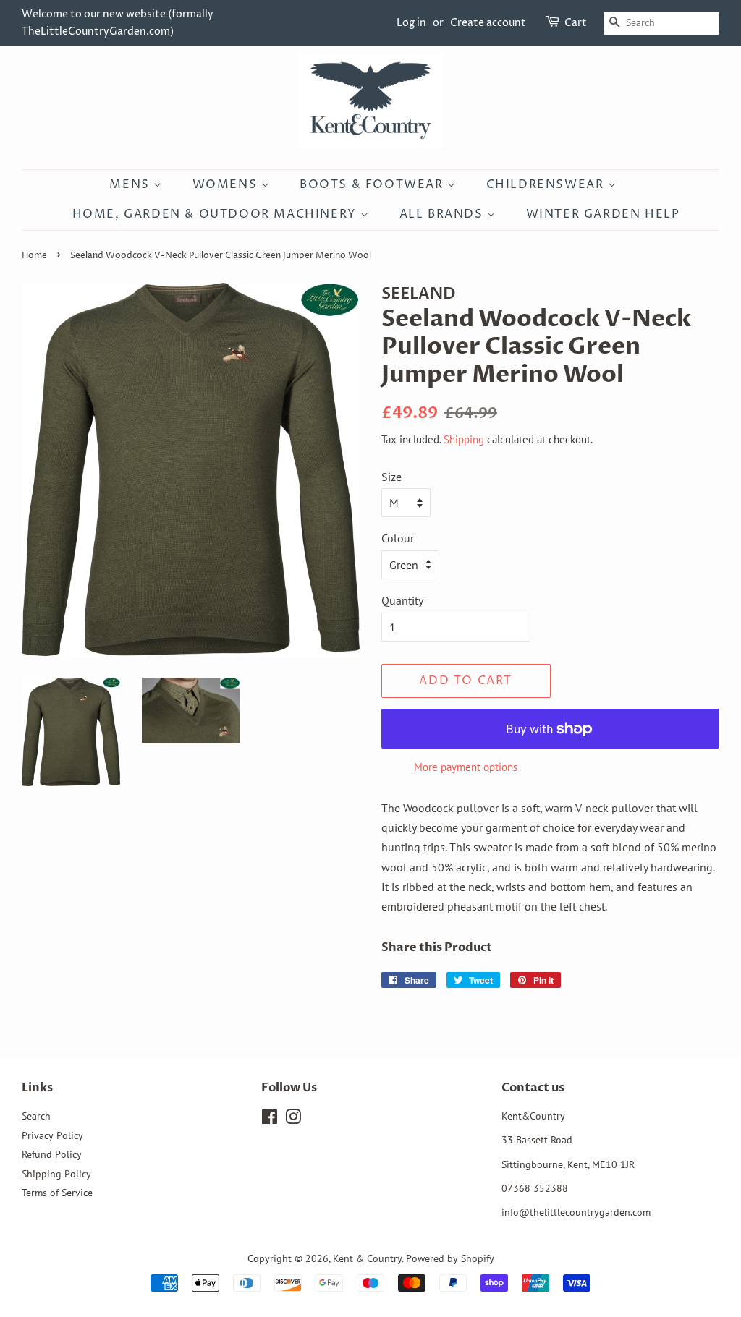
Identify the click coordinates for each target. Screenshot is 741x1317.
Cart (575, 23)
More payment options (465, 767)
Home (34, 256)
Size (391, 476)
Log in (411, 23)
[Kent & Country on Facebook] (269, 1119)
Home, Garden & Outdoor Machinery (216, 214)
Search (36, 1115)
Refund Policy (52, 1154)
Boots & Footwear (373, 184)
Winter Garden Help (603, 214)
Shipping (464, 439)
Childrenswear (547, 184)
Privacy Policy (52, 1135)
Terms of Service (57, 1192)
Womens (226, 184)
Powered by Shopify (450, 1258)
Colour (397, 538)
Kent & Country (367, 1258)
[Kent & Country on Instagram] (293, 1119)
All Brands (443, 214)
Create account (488, 23)
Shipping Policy (56, 1173)
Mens (131, 184)
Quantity (402, 600)
